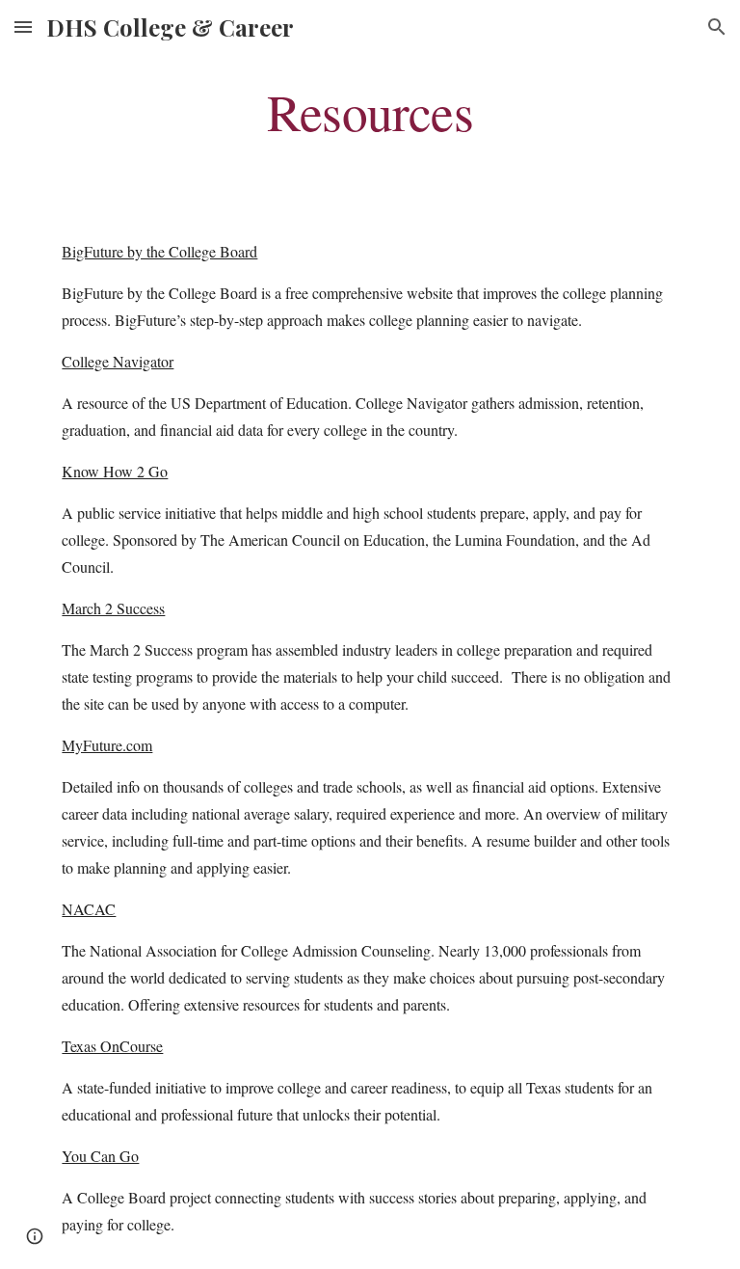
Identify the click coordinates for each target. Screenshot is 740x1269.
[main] (369, 110)
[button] (23, 26)
